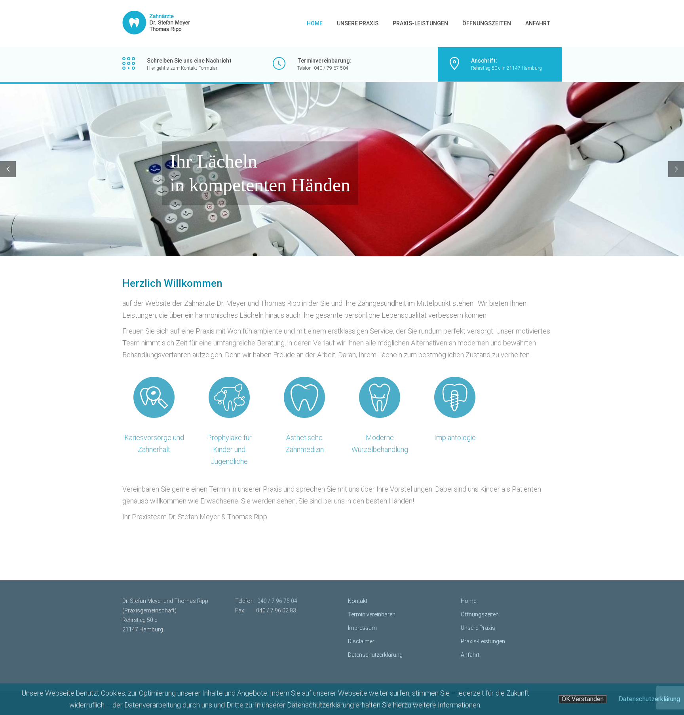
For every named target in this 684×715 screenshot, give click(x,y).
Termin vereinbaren (371, 614)
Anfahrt (538, 23)
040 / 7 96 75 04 (277, 601)
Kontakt (357, 601)
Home (315, 23)
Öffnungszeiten (486, 23)
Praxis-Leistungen (420, 23)
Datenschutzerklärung (375, 655)
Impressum (362, 628)
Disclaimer (361, 641)
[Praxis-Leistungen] (154, 397)
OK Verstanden (583, 699)
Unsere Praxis (357, 23)
